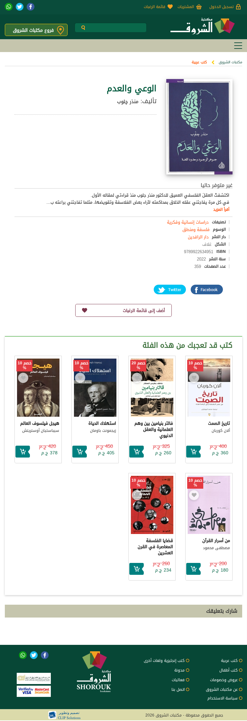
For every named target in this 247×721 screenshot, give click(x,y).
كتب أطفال (228, 670)
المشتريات (186, 6)
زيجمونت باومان (103, 430)
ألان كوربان (221, 430)
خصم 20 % (138, 365)
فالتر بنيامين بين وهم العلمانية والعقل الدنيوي (153, 429)
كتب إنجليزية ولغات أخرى (164, 660)
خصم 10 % (195, 365)
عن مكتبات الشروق (222, 689)
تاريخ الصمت (219, 423)
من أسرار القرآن (216, 541)
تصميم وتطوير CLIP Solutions (69, 715)
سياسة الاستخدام (222, 698)
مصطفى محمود (216, 547)
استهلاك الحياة (102, 423)
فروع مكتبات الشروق (33, 30)
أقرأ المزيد (221, 209)
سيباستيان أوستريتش (40, 430)
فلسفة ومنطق (196, 230)
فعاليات (178, 679)
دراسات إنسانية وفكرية (188, 222)
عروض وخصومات (224, 679)
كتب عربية (199, 62)
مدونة (179, 670)
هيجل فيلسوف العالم (39, 423)
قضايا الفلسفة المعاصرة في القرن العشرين (155, 547)
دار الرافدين (198, 237)
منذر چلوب (128, 101)
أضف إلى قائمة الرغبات (144, 311)
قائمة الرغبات (154, 6)
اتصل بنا (178, 689)
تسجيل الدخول (221, 6)
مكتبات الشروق (230, 62)
